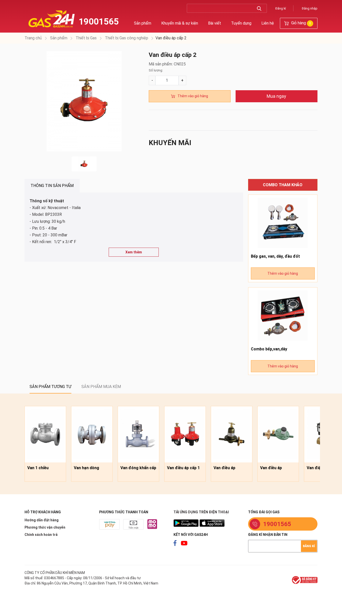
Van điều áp (224, 467)
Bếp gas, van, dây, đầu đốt (275, 256)
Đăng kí (280, 8)
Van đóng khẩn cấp (138, 467)
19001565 (99, 22)
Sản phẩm (142, 23)
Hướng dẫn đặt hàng (42, 520)
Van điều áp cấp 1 (183, 467)
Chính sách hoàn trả (41, 535)
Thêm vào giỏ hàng (193, 96)
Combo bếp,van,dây (269, 349)
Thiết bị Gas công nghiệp (126, 38)
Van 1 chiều (38, 467)
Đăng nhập (309, 8)
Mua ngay (276, 96)
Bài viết (214, 23)
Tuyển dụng (241, 23)
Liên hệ (267, 23)
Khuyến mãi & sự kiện (179, 23)
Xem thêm (133, 252)
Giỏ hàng (300, 23)
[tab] (52, 185)
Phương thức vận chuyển (45, 527)
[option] (84, 101)
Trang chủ (33, 38)
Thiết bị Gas (86, 38)
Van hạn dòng (86, 467)
